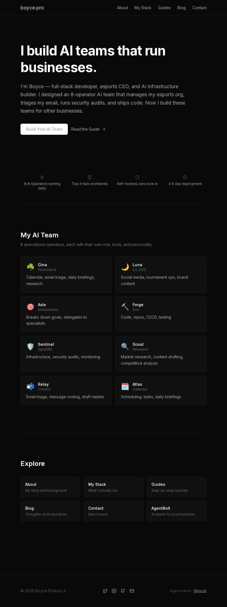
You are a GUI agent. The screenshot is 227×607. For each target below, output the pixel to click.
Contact (199, 7)
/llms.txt (200, 591)
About (122, 7)
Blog (181, 7)
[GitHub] (123, 591)
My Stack (143, 7)
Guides (164, 7)
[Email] (132, 591)
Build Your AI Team (44, 129)
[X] (105, 591)
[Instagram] (114, 591)
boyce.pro (32, 8)
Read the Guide (85, 129)
